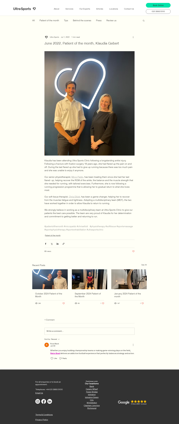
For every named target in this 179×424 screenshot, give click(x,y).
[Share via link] (63, 244)
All (33, 20)
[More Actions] (133, 344)
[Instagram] (37, 401)
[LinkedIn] (49, 401)
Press (99, 20)
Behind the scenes (82, 20)
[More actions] (133, 37)
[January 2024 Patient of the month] (129, 279)
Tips (66, 20)
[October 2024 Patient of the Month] (50, 279)
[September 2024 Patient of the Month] (89, 279)
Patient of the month (49, 20)
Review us (111, 20)
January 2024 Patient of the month (127, 295)
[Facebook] (43, 401)
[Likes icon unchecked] (51, 358)
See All (144, 265)
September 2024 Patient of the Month (88, 295)
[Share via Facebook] (45, 244)
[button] (56, 9)
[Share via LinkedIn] (57, 244)
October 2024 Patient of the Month (48, 295)
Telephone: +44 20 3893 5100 (49, 390)
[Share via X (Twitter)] (51, 244)
